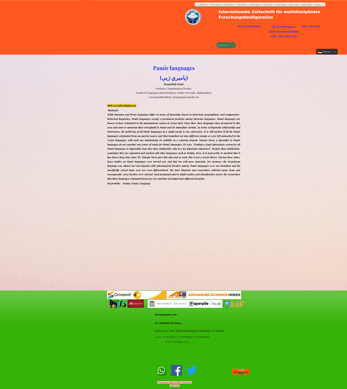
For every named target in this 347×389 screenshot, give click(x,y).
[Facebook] (176, 370)
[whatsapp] (161, 370)
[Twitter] (191, 370)
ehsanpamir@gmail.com (185, 97)
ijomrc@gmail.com (180, 341)
